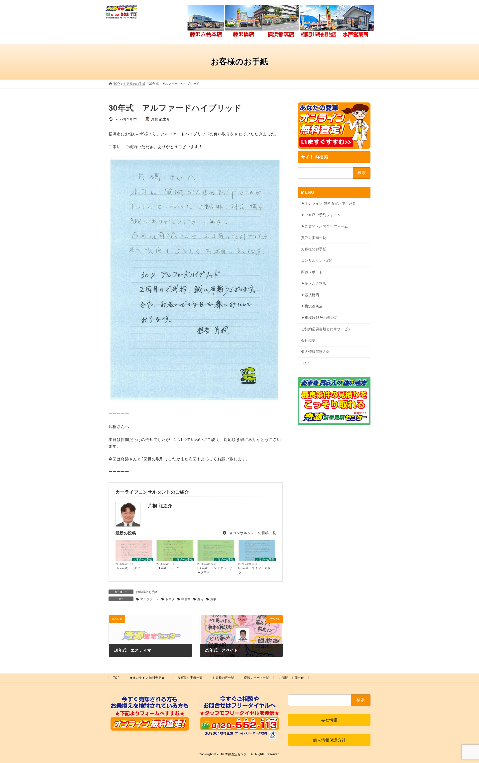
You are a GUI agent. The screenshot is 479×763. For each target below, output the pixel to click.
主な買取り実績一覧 (189, 677)
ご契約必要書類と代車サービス (326, 329)
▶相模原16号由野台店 (319, 318)
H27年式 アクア (128, 568)
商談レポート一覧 (256, 677)
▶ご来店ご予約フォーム (321, 215)
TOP (305, 363)
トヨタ (170, 599)
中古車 (186, 599)
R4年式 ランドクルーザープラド (215, 570)
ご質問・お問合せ (291, 677)
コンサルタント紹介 (317, 260)
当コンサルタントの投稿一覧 (252, 533)
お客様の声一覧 (223, 677)
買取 (213, 599)
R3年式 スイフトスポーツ (255, 570)
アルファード (149, 599)
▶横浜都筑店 (312, 306)
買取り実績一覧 (313, 238)
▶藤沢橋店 (310, 295)
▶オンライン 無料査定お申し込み (328, 203)
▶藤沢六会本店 (313, 283)
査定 (200, 599)
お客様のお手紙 (142, 559)
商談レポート (312, 272)
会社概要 (308, 340)
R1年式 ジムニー (169, 568)
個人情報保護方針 (315, 352)
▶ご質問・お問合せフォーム (324, 226)
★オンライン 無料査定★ (147, 677)
